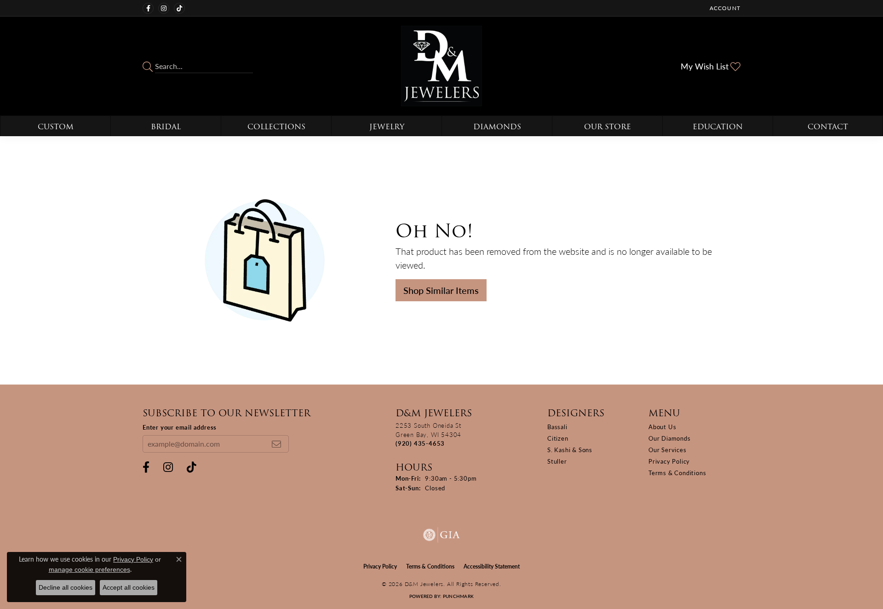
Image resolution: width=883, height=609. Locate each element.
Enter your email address (180, 427)
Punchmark (458, 596)
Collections (276, 126)
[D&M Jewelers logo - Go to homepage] (441, 66)
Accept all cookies (129, 587)
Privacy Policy (669, 461)
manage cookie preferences (89, 569)
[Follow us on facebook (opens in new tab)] (148, 8)
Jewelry (386, 126)
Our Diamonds (669, 438)
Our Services (667, 449)
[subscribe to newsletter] (276, 444)
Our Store (607, 126)
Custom (56, 126)
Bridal (166, 126)
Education (718, 126)
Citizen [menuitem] (557, 438)
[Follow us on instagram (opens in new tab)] (163, 8)
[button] (724, 8)
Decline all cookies (65, 587)
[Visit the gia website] (441, 534)
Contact (828, 126)
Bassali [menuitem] (557, 426)
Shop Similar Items (441, 290)
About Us (662, 426)
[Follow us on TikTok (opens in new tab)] (179, 8)
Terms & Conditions (677, 472)
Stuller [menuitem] (557, 461)
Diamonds (497, 126)
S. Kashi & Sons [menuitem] (569, 449)
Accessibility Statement (492, 566)
